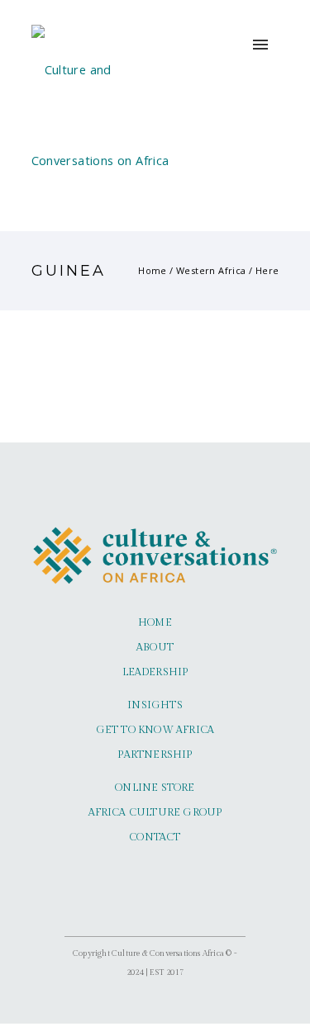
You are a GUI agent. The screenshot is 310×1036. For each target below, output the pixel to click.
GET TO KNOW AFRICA (155, 730)
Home (152, 270)
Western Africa (211, 270)
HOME (155, 623)
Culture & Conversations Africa (168, 953)
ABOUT (155, 647)
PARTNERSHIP (154, 755)
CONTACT (154, 837)
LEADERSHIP (155, 672)
